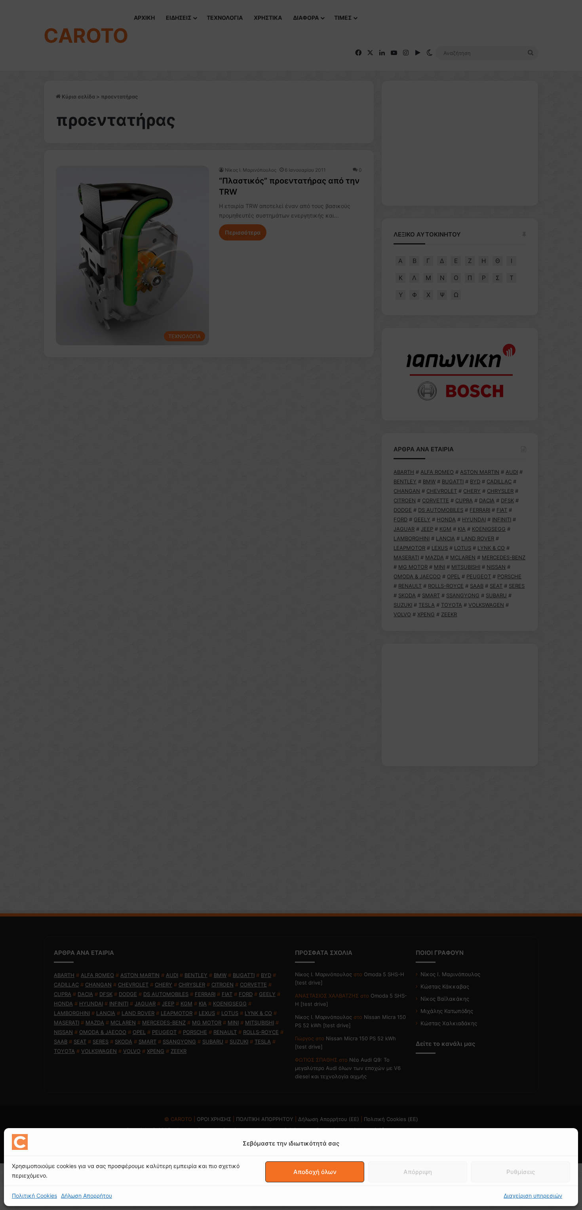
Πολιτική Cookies (34, 1195)
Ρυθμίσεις (520, 1172)
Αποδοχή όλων (315, 1172)
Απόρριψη (417, 1172)
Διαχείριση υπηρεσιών (533, 1195)
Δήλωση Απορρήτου (86, 1195)
